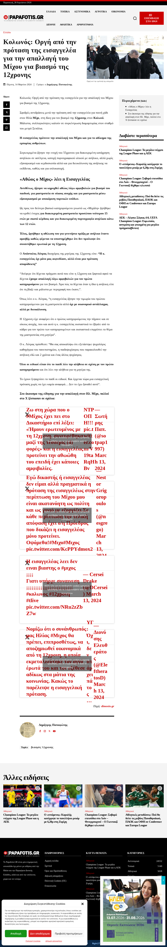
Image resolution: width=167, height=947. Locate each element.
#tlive (32, 600)
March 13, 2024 (101, 461)
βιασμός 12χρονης (42, 747)
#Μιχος (71, 542)
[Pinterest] (6, 120)
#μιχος (68, 568)
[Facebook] (6, 104)
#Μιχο (56, 542)
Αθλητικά (123, 146)
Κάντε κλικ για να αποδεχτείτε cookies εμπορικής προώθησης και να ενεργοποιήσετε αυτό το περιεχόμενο (67, 441)
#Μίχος (34, 416)
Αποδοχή (15, 933)
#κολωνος (37, 594)
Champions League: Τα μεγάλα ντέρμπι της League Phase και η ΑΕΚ (141, 151)
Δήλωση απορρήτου (54, 941)
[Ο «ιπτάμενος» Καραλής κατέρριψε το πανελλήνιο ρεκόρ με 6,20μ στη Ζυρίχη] (63, 795)
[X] (6, 112)
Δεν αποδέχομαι (40, 933)
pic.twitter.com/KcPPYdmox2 (59, 549)
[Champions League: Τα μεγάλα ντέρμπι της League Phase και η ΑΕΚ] (22, 795)
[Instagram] (45, 730)
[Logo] (23, 18)
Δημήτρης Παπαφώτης (59, 84)
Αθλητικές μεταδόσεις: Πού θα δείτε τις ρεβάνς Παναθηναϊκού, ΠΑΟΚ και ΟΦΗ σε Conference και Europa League (143, 820)
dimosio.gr (107, 706)
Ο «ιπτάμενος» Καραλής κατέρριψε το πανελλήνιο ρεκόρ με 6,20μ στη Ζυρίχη (140, 165)
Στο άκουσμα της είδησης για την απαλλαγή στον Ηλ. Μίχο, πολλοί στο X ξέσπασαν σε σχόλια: (143, 116)
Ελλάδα (7, 32)
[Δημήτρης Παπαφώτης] (27, 730)
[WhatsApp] (6, 127)
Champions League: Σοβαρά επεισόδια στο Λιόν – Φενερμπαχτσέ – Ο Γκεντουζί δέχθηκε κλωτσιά (141, 182)
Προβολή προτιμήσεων (68, 933)
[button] (82, 904)
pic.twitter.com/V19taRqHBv (89, 448)
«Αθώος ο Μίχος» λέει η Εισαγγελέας (138, 108)
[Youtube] (54, 730)
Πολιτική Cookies (33, 941)
